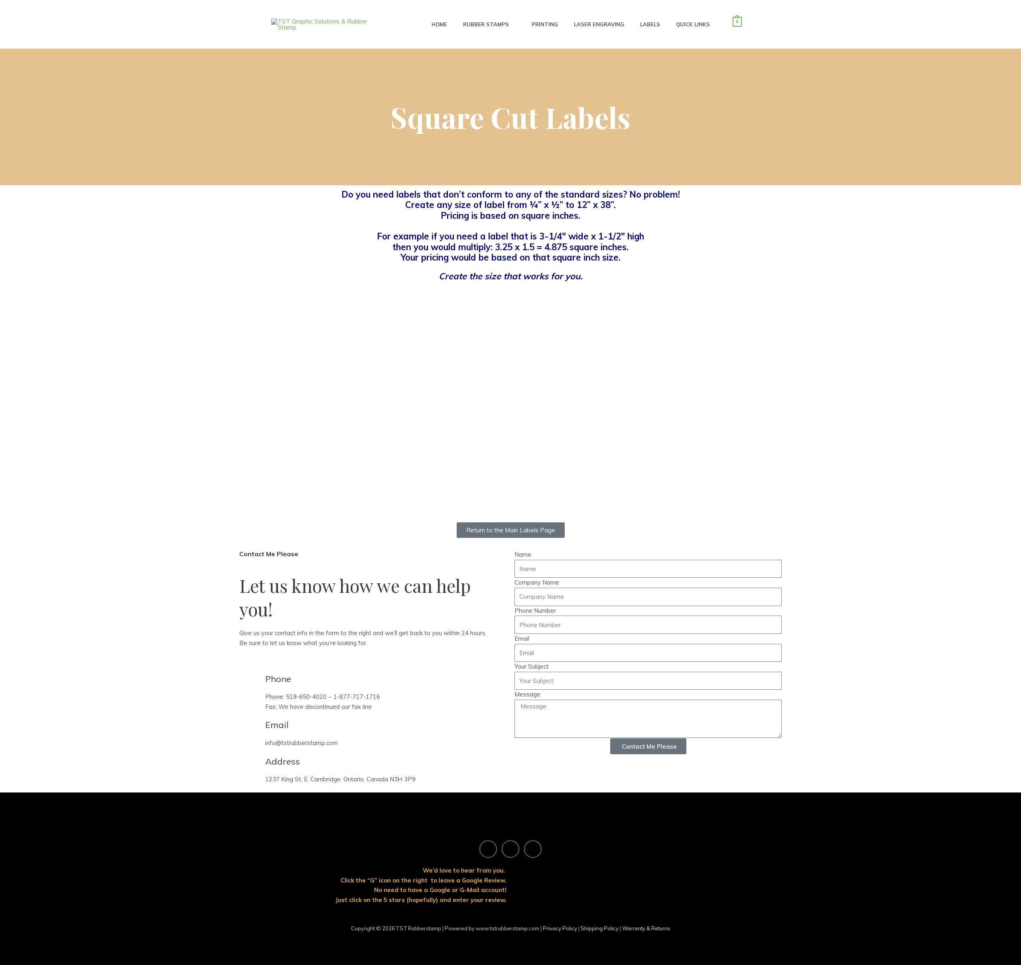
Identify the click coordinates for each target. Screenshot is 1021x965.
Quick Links (693, 24)
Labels (650, 24)
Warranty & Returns (646, 928)
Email (521, 638)
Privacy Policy (560, 928)
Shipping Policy (600, 928)
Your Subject (531, 666)
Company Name (536, 582)
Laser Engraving (599, 24)
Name (522, 554)
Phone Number (535, 610)
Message (527, 694)
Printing (545, 24)
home (439, 24)
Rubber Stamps (486, 24)
